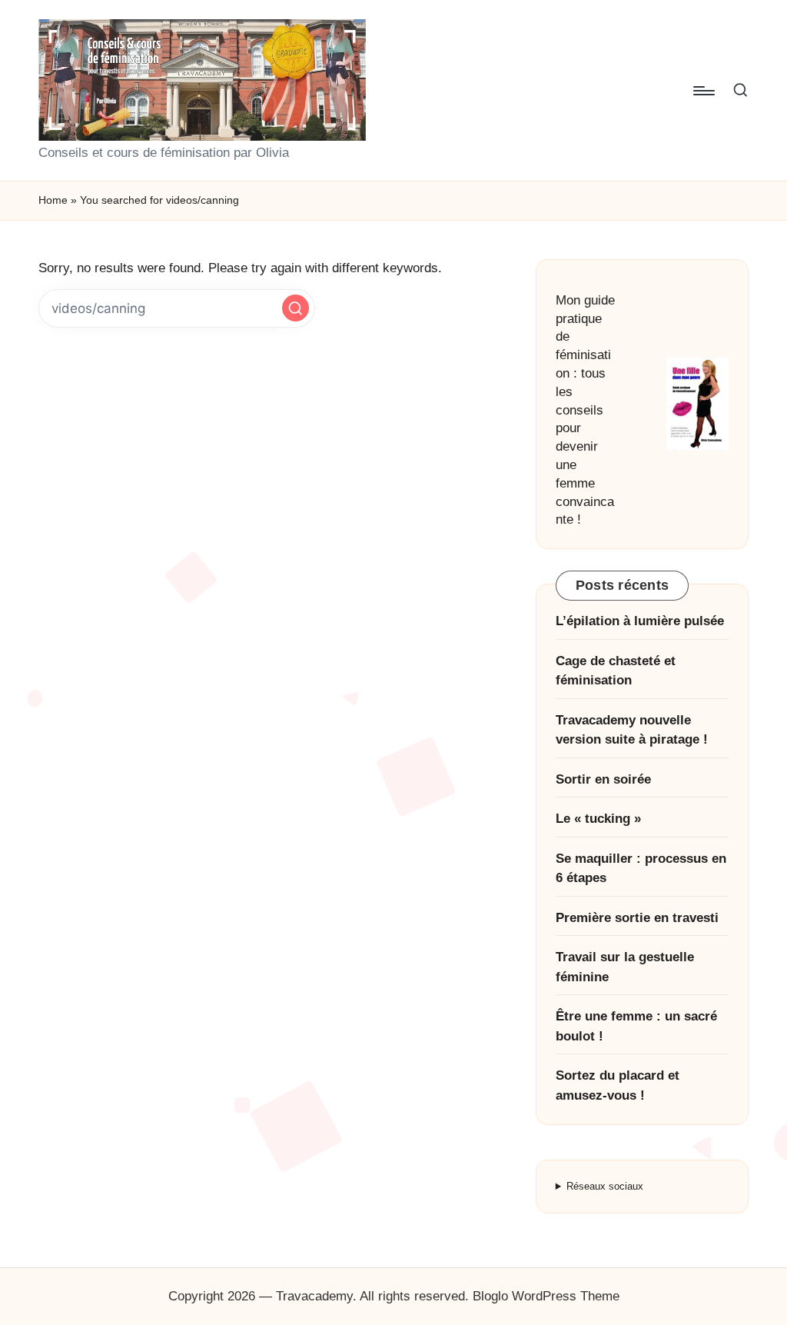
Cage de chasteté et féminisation (616, 671)
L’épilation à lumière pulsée (640, 621)
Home (53, 200)
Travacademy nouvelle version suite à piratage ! (632, 730)
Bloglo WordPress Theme (546, 1296)
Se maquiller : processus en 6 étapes (641, 868)
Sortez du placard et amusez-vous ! (617, 1085)
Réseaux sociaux (604, 1186)
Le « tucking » (598, 818)
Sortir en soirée (603, 779)
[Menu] (702, 90)
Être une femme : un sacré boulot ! (636, 1026)
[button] (295, 308)
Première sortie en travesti (637, 918)
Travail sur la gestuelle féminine (625, 967)
